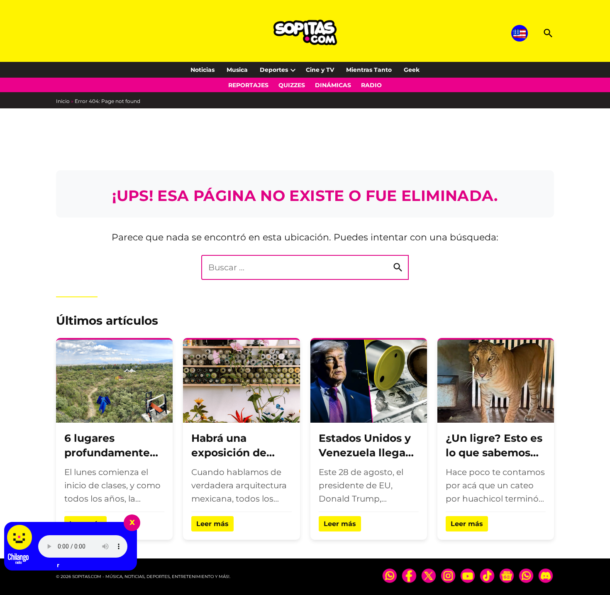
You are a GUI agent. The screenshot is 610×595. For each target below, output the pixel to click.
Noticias (202, 69)
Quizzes (291, 85)
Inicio (63, 101)
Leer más (212, 524)
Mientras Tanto (369, 69)
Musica (237, 69)
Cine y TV (320, 69)
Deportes (274, 69)
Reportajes (248, 85)
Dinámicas (333, 85)
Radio (371, 85)
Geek (412, 69)
